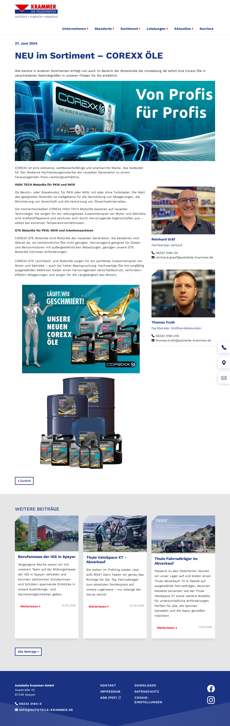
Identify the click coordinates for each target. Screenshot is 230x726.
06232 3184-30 (167, 253)
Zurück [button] (25, 481)
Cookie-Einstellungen (148, 700)
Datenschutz (146, 691)
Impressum (110, 691)
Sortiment (129, 29)
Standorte (103, 29)
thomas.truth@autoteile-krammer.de (183, 340)
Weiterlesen (29, 606)
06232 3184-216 (167, 336)
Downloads (145, 685)
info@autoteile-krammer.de (46, 710)
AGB (108, 697)
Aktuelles (182, 29)
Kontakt (108, 685)
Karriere (207, 29)
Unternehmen (74, 29)
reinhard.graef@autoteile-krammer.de (184, 257)
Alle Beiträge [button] (27, 651)
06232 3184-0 (30, 704)
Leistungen (156, 29)
